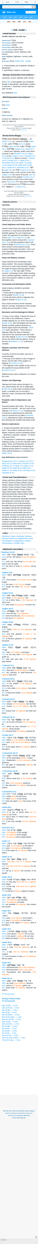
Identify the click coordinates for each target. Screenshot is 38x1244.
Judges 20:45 (7, 622)
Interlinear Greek (8, 536)
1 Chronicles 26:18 (9, 771)
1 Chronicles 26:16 (9, 753)
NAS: (4, 580)
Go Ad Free (3, 1239)
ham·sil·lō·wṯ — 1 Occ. (11, 1024)
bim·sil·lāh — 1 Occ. (10, 1010)
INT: (3, 566)
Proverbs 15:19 (16, 363)
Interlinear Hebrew (24, 536)
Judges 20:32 (7, 609)
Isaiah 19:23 (12, 165)
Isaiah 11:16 (6, 141)
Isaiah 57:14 (6, 470)
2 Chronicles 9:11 (9, 792)
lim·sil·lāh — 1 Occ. (9, 1028)
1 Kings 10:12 (20, 187)
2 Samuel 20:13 (8, 717)
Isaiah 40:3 (8, 170)
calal (8, 82)
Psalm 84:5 (7, 389)
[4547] (35, 556)
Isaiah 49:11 (7, 942)
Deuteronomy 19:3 (21, 244)
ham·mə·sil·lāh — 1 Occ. (11, 1019)
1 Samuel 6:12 (29, 156)
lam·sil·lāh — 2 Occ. (10, 1026)
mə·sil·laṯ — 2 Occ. (9, 1033)
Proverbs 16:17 (28, 177)
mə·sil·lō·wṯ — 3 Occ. (10, 1035)
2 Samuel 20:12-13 (24, 461)
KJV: (4, 562)
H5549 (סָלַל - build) (22, 61)
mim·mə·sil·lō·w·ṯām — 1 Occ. (14, 1038)
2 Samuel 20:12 (8, 158)
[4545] (2, 556)
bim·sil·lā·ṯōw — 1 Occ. (11, 1015)
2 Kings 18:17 (12, 160)
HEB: (4, 575)
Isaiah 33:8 (12, 146)
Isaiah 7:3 (22, 163)
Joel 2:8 (22, 144)
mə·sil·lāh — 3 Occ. (9, 1031)
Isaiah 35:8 (16, 468)
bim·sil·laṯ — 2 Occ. (9, 1012)
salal (8, 105)
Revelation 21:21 (15, 341)
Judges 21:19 (17, 156)
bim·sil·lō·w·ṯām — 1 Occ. (12, 1017)
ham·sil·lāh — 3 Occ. (10, 1022)
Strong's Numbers (9, 538)
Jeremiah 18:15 (29, 470)
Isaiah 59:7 (29, 149)
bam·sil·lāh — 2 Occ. (10, 1005)
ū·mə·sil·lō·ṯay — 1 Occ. (11, 1040)
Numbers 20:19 (20, 154)
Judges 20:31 (7, 593)
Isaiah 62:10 (25, 170)
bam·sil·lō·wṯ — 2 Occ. (11, 1008)
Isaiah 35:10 (21, 337)
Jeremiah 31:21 (23, 168)
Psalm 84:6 (11, 182)
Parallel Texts (19, 543)
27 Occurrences (8, 994)
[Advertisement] (19, 1082)
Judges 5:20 (19, 149)
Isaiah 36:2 (24, 160)
